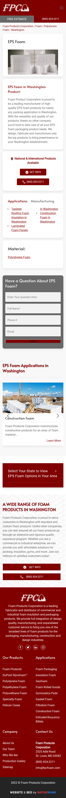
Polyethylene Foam (14, 687)
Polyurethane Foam (15, 693)
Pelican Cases (11, 705)
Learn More (54, 440)
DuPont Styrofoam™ (15, 675)
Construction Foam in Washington (48, 217)
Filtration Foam (45, 705)
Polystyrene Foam (19, 257)
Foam (38, 26)
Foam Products (12, 669)
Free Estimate (17, 19)
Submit (33, 341)
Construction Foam (47, 711)
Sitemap (8, 767)
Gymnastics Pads (47, 693)
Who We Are (10, 755)
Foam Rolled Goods (48, 687)
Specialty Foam (12, 699)
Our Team (9, 749)
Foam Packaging (46, 669)
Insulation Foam (46, 675)
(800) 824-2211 (45, 762)
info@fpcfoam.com (48, 768)
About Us (8, 743)
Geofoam (41, 681)
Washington (17, 29)
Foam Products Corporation (18, 26)
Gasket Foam (44, 699)
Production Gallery (14, 761)
